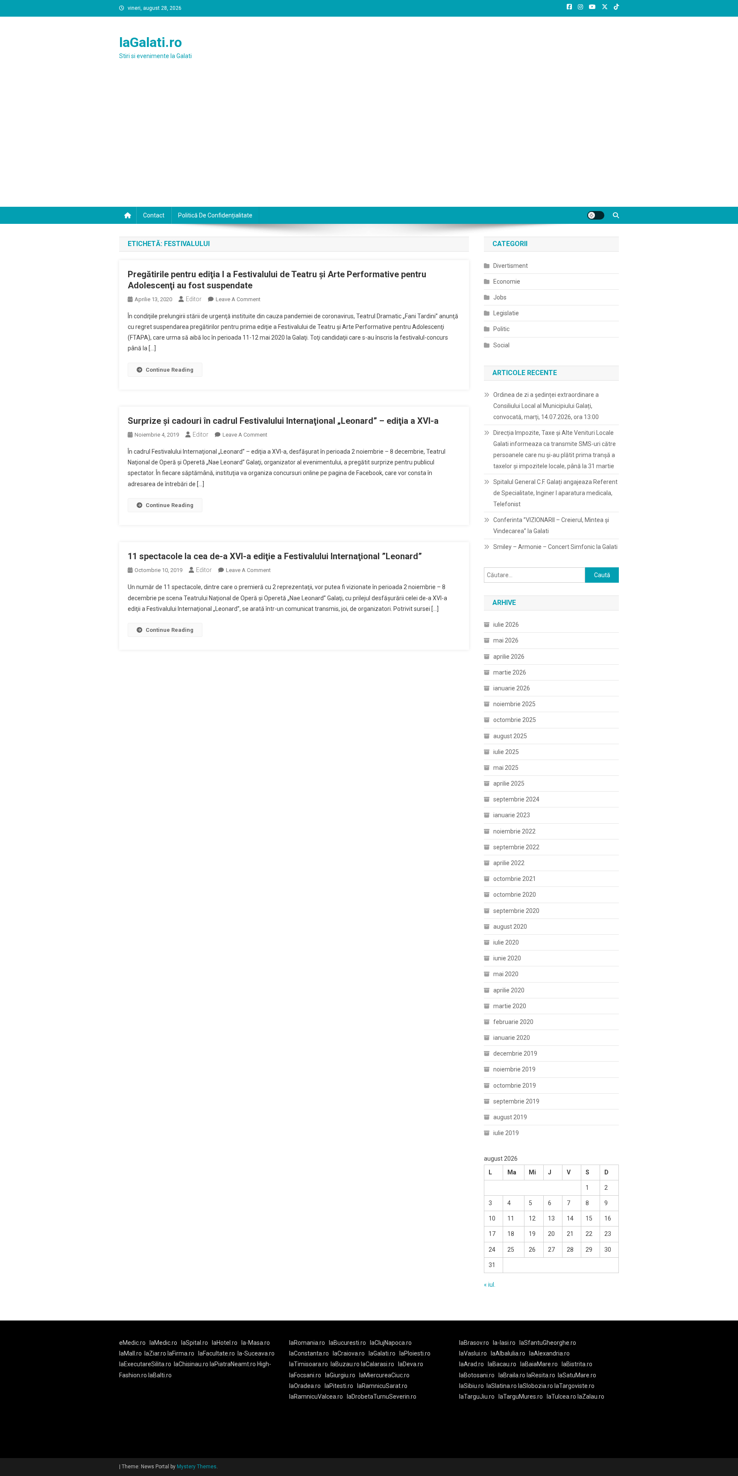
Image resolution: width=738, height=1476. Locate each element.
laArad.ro (471, 1364)
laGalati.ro (150, 42)
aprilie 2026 (508, 656)
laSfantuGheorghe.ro (547, 1342)
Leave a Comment (238, 299)
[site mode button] (595, 215)
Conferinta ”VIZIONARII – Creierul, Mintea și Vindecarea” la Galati (551, 525)
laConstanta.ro (309, 1353)
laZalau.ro (590, 1396)
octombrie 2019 (514, 1085)
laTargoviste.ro (574, 1385)
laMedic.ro (164, 1342)
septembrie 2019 (516, 1101)
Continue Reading (169, 370)
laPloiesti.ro (414, 1353)
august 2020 (510, 926)
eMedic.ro (132, 1342)
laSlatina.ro (501, 1385)
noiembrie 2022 (514, 831)
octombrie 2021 (514, 878)
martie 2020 (509, 1006)
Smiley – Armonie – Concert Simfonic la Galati (555, 546)
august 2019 (510, 1117)
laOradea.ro (305, 1385)
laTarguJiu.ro (478, 1396)
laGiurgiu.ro (342, 1375)
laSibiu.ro (471, 1385)
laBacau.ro (502, 1364)
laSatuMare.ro (577, 1375)
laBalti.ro (160, 1375)
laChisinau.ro (191, 1364)
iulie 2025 (506, 751)
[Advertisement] (369, 142)
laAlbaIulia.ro (508, 1353)
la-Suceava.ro (256, 1353)
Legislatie (506, 313)
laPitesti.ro (339, 1385)
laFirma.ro (180, 1353)
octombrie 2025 (514, 719)
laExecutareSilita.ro (145, 1364)
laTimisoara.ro (308, 1364)
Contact (153, 215)
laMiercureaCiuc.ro (384, 1375)
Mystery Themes (197, 1467)
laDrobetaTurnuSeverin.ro (381, 1396)
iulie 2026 (506, 624)
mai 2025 (505, 767)
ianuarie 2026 (511, 688)
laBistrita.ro (577, 1364)
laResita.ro (541, 1375)
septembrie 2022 (516, 847)
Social (501, 345)
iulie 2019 (506, 1133)
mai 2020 (505, 974)
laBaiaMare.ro (539, 1364)
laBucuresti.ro (347, 1342)
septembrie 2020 (516, 910)
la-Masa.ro (255, 1342)
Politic (501, 329)
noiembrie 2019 (514, 1069)
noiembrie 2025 (514, 704)
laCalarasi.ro (377, 1364)
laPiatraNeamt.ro (233, 1364)
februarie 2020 (513, 1021)
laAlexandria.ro (549, 1353)
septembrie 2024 (516, 799)
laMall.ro (130, 1353)
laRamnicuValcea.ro (316, 1396)
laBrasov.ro (474, 1342)
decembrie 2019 (515, 1053)
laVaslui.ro (475, 1353)
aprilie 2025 (508, 783)
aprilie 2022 (508, 863)
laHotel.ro (224, 1342)
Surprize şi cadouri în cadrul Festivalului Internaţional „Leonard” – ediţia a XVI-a (283, 421)
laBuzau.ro (346, 1364)
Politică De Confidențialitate (215, 215)
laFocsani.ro (305, 1375)
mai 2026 (505, 640)
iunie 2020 (507, 958)
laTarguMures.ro (520, 1396)
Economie (506, 281)
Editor (194, 299)
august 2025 (510, 736)
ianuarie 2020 (511, 1037)
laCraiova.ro (349, 1353)
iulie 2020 (506, 942)
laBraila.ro (511, 1375)
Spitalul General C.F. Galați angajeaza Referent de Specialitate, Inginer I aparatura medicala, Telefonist (555, 493)
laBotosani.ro (477, 1375)
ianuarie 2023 (511, 815)
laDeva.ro (410, 1364)
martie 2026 (509, 672)
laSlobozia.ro (535, 1385)
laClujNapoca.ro (391, 1342)
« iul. (489, 1284)
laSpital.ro (194, 1342)
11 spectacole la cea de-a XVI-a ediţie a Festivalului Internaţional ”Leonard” (275, 556)
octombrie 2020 (514, 894)
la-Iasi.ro (504, 1342)
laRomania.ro (307, 1342)
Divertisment (510, 265)
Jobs (500, 297)
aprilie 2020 (508, 990)
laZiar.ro (155, 1353)
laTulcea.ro (562, 1396)
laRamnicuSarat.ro (382, 1385)
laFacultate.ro (216, 1353)
